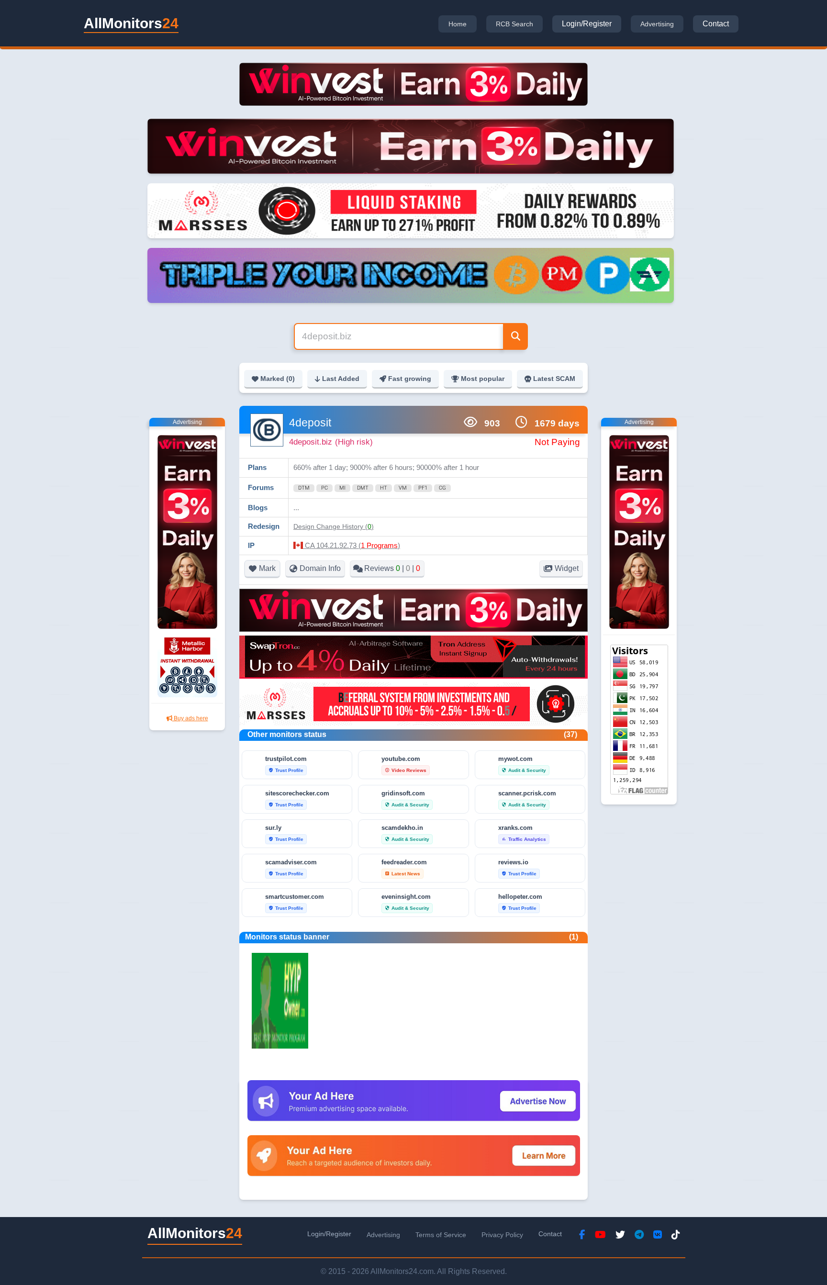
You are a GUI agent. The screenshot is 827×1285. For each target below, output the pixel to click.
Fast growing (409, 378)
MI (342, 488)
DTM (304, 488)
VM (403, 488)
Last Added (340, 378)
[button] (333, 526)
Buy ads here (190, 718)
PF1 (422, 488)
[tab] (457, 24)
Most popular (482, 378)
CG (442, 488)
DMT (363, 488)
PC (324, 488)
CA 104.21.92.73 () (351, 545)
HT (383, 488)
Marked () (277, 378)
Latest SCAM (554, 378)
